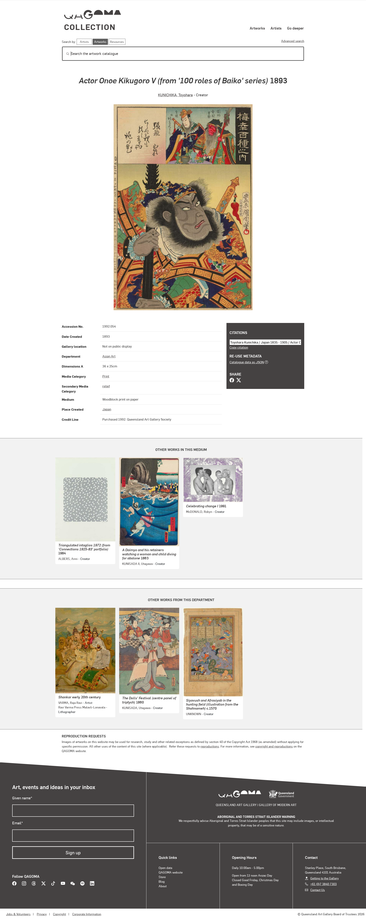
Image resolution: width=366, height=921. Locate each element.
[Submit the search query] (65, 54)
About (163, 886)
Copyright (59, 914)
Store (162, 877)
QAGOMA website (171, 872)
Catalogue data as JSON (247, 362)
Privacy (42, 914)
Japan (106, 409)
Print (105, 376)
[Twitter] (238, 380)
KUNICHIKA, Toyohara (175, 94)
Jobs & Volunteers (18, 914)
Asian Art (109, 356)
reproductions (210, 746)
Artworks (257, 28)
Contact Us (317, 890)
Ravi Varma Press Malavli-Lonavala (81, 707)
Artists (276, 28)
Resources (117, 42)
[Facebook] (232, 380)
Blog (162, 881)
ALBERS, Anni (68, 559)
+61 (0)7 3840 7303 (323, 884)
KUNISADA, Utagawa (136, 708)
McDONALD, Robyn (199, 512)
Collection (90, 27)
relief (106, 386)
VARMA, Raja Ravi (70, 703)
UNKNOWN (193, 714)
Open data (165, 868)
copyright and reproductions (274, 746)
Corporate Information (86, 914)
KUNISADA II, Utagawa (137, 564)
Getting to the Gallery (324, 878)
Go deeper (295, 28)
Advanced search (292, 41)
